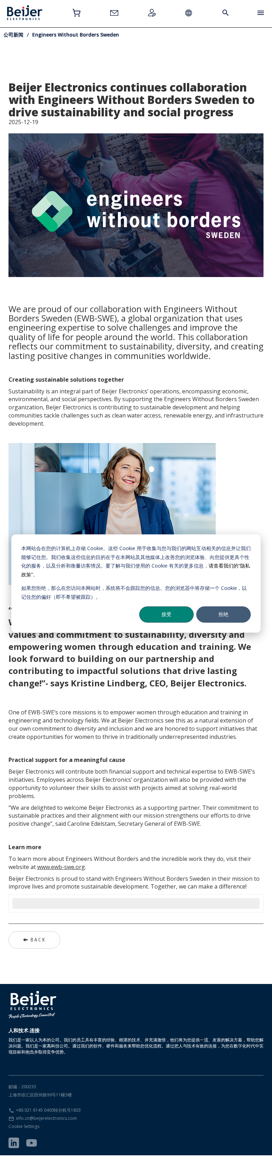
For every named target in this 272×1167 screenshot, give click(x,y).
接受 (166, 614)
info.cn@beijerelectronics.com (46, 1118)
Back (38, 939)
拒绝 (223, 614)
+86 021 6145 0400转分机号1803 (48, 1110)
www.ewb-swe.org (61, 867)
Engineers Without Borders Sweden (75, 34)
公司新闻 (13, 34)
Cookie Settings (23, 1126)
